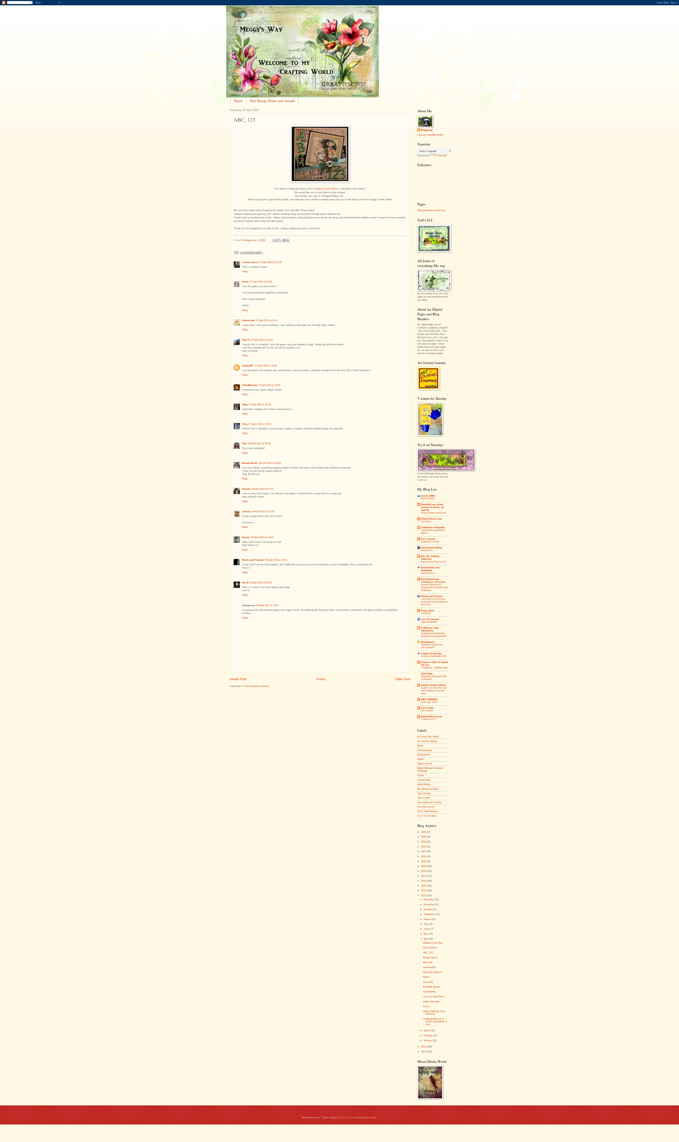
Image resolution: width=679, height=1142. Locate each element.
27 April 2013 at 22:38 (260, 404)
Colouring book (425, 750)
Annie (245, 281)
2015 (424, 885)
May (426, 934)
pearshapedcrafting (431, 547)
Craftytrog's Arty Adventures (430, 629)
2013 (424, 895)
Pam (244, 443)
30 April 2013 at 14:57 (267, 605)
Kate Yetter (427, 673)
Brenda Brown (250, 463)
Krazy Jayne (427, 610)
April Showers (430, 947)
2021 (424, 856)
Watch (426, 977)
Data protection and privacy (431, 210)
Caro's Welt (427, 708)
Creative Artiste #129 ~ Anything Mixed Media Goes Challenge (434, 587)
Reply (245, 271)
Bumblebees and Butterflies (430, 569)
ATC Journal (427, 710)
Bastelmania (427, 642)
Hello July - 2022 (429, 702)
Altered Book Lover (431, 518)
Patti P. (246, 340)
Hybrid (420, 775)
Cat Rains (426, 613)
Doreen (246, 537)
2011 (424, 1051)
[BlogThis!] (277, 240)
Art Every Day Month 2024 (433, 656)
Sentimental (429, 967)
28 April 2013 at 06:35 (270, 463)
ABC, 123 (428, 952)
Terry (245, 424)
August (428, 919)
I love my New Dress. (434, 996)
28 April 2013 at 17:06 (276, 560)
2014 (424, 890)
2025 (424, 836)
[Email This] (274, 240)
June (426, 929)
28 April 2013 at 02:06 (259, 443)
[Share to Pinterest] (287, 240)
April (426, 938)
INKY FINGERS (429, 699)
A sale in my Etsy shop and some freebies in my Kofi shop (434, 691)
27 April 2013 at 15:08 (260, 281)
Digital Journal (424, 763)
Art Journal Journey (427, 741)
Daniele (246, 489)
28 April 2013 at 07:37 (262, 489)
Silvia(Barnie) (249, 385)
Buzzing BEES (428, 498)
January (428, 1040)
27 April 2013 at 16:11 (267, 320)
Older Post (402, 679)
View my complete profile (430, 134)
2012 (424, 1046)
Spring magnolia (429, 622)
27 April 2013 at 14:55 (270, 262)
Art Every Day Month (428, 736)
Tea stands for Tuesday (429, 802)
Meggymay (427, 130)
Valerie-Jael (248, 320)
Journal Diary (424, 780)
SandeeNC (247, 365)
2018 (424, 871)
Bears (420, 745)
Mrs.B (245, 582)
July (426, 924)
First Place (426, 521)
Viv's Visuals (428, 539)
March (427, 1030)
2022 (424, 851)
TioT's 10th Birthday (427, 811)
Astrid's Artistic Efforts (433, 685)
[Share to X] (281, 240)
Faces (426, 1006)
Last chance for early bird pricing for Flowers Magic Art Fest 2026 (434, 602)
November (429, 904)
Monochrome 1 (428, 573)
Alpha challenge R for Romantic (434, 1012)
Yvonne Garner (250, 262)
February (428, 1035)
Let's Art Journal (430, 619)
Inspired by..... (427, 550)
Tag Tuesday (424, 793)
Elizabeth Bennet (431, 987)
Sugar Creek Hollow (326, 188)
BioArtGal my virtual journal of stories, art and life (432, 507)
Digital (420, 759)
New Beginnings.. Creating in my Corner (433, 580)
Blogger (372, 1117)
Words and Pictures (253, 560)
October (428, 909)
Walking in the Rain (433, 943)
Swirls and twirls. (431, 1001)
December (429, 899)
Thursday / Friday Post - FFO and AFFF (432, 646)
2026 (424, 832)
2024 (424, 841)
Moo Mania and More (428, 789)
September (430, 914)
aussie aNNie (428, 495)
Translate (442, 155)
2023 (424, 846)
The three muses (426, 806)
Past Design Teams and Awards (272, 100)
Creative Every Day (431, 653)
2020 (424, 861)
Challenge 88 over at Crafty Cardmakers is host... (435, 1022)
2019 (424, 866)
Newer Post (238, 679)
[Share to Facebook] (284, 240)
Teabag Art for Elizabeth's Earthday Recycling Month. (434, 634)
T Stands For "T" (428, 719)
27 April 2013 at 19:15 (262, 340)
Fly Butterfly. (429, 991)
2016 (424, 880)
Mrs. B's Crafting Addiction (430, 557)
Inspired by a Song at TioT (433, 562)
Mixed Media (423, 784)
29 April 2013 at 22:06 (260, 582)
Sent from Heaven (432, 972)
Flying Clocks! (430, 957)
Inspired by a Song (430, 541)
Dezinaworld (423, 754)
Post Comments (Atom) (256, 686)
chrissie (246, 511)
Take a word (423, 797)
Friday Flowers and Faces (433, 513)
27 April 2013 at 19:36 (265, 365)
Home (238, 100)
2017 (424, 876)
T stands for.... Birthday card (434, 667)
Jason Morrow (348, 1117)
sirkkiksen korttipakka (433, 527)
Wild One (427, 962)
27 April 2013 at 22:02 (269, 385)
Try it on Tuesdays (427, 815)
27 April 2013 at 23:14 (260, 424)
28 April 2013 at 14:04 (262, 537)
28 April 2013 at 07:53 (263, 511)
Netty (245, 404)
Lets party (428, 982)
